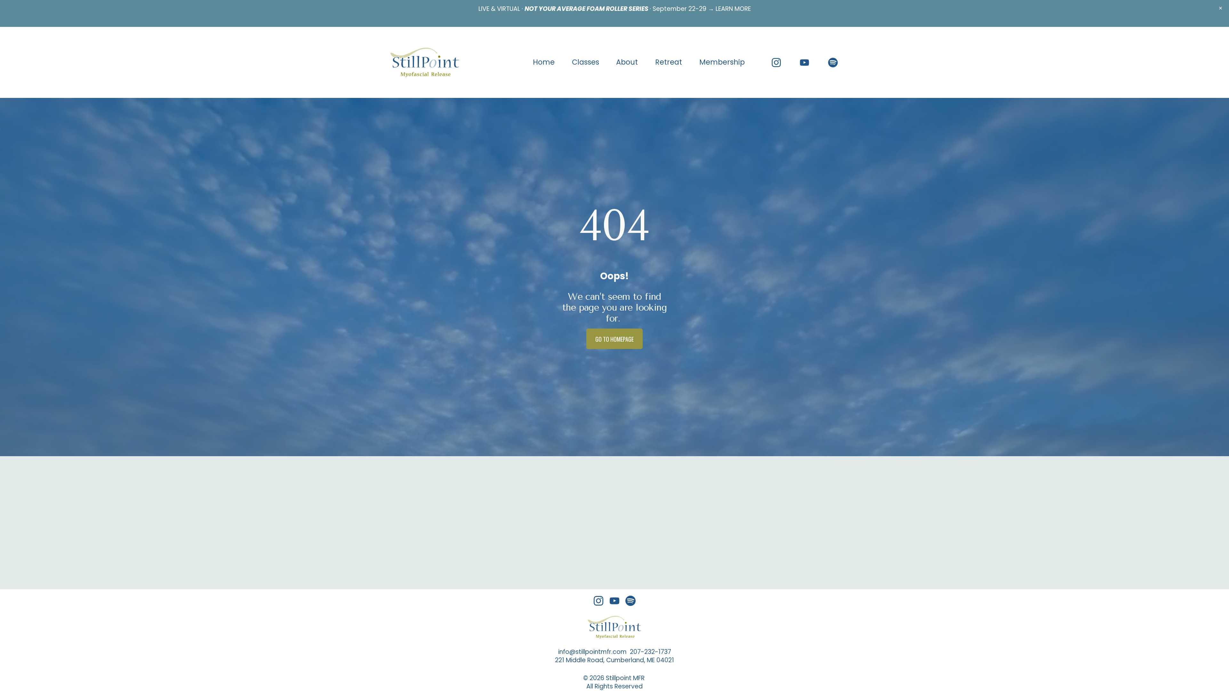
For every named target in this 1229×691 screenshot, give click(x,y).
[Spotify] (833, 62)
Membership (722, 62)
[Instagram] (776, 62)
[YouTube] (804, 62)
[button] (1220, 8)
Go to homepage (614, 339)
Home (544, 62)
